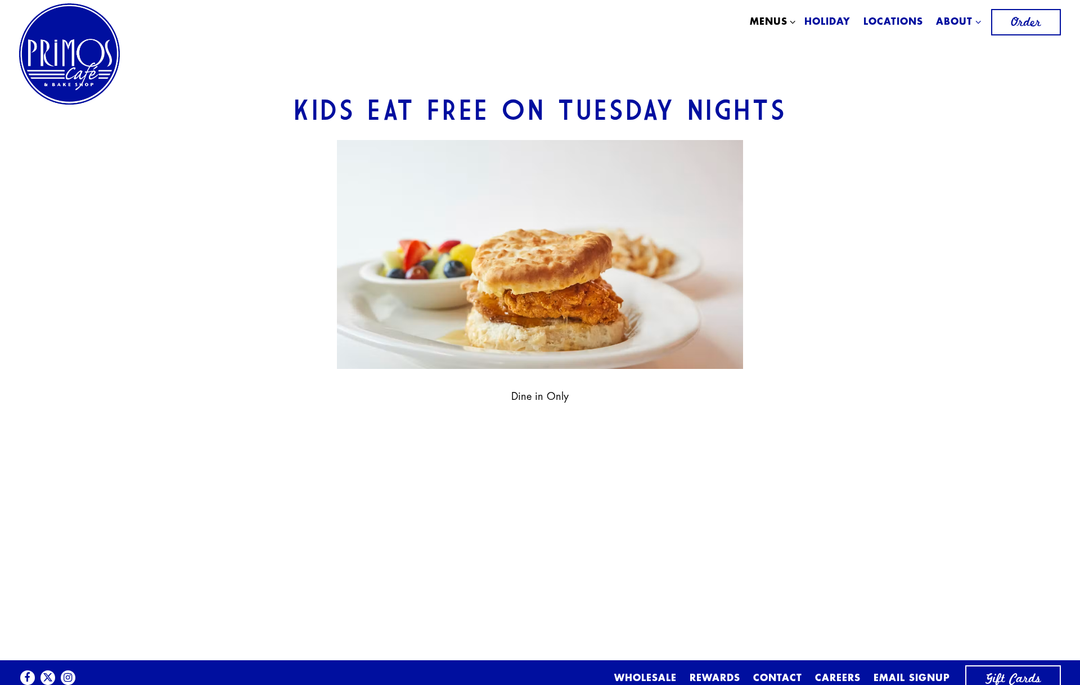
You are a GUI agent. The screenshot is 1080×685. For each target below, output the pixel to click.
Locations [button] (893, 22)
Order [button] (1026, 22)
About (956, 22)
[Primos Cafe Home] (69, 55)
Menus (770, 22)
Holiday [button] (827, 22)
